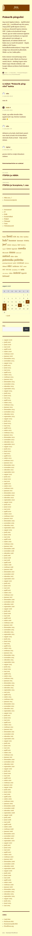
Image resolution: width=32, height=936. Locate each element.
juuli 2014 (7, 667)
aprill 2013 (7, 694)
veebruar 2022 (8, 460)
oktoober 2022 (9, 442)
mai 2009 (7, 794)
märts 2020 (8, 514)
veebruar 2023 (8, 432)
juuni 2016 (7, 613)
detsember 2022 (9, 437)
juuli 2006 (7, 873)
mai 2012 (7, 720)
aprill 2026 (7, 349)
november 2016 (9, 602)
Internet (20, 241)
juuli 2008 (7, 817)
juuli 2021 (7, 477)
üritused (5, 276)
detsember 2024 (9, 381)
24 (4, 309)
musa (12, 252)
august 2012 (8, 713)
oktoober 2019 (9, 525)
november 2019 (9, 523)
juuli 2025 (7, 365)
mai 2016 (7, 616)
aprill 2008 (7, 824)
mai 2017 (7, 588)
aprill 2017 (7, 590)
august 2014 (8, 664)
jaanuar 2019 (8, 546)
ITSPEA (26, 241)
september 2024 (9, 388)
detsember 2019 (9, 521)
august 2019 (8, 530)
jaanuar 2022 (8, 463)
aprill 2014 (7, 674)
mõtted (6, 256)
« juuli (8, 315)
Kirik (5, 214)
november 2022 (9, 439)
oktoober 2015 (8, 632)
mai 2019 (7, 537)
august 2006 (8, 871)
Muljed (20, 72)
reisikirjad (20, 263)
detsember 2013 (9, 683)
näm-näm (14, 256)
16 (27, 302)
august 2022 (8, 446)
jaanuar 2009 (8, 803)
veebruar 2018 (8, 567)
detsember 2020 (9, 493)
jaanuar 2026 (8, 356)
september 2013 (9, 690)
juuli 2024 (7, 393)
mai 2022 (7, 453)
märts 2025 (8, 375)
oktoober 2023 (9, 414)
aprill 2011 (7, 750)
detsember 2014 (9, 655)
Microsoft (5, 252)
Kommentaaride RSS (11, 924)
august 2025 (8, 363)
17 (4, 305)
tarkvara (15, 266)
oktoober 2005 (9, 894)
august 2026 (8, 340)
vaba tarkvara (5, 273)
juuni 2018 (7, 558)
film (18, 237)
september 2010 (9, 766)
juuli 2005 (7, 901)
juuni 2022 (7, 451)
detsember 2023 (9, 409)
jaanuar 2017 (8, 597)
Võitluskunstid (9, 226)
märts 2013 (7, 697)
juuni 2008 (7, 820)
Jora (3, 933)
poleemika (8, 260)
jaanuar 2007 (8, 859)
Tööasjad (24, 72)
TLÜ (21, 266)
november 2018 (9, 551)
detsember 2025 (9, 358)
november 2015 (9, 630)
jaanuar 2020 (8, 518)
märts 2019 (7, 541)
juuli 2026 (7, 342)
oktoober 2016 (9, 604)
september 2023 (9, 416)
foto (21, 237)
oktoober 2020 (9, 497)
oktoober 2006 (9, 866)
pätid (14, 263)
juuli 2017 (7, 583)
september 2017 (9, 579)
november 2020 (9, 495)
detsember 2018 (9, 548)
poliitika (18, 260)
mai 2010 (7, 776)
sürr (9, 266)
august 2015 (8, 636)
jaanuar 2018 (8, 569)
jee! (4, 244)
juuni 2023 (7, 423)
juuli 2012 (7, 715)
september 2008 (9, 813)
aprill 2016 (7, 618)
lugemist (14, 249)
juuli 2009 (7, 789)
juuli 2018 (7, 555)
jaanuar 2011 (8, 757)
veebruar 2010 (8, 783)
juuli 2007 (7, 845)
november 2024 (9, 384)
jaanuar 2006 (8, 887)
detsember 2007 (9, 834)
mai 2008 (7, 822)
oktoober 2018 (8, 553)
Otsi (3, 326)
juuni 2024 (7, 395)
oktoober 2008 (9, 810)
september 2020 (9, 500)
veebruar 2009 (9, 801)
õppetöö (24, 273)
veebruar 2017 (8, 595)
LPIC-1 (9, 24)
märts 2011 (7, 752)
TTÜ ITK (8, 270)
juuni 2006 (7, 875)
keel (19, 245)
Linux (9, 74)
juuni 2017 (7, 585)
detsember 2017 (9, 572)
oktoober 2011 (8, 736)
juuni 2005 (7, 903)
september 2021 (9, 472)
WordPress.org (9, 926)
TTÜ (3, 270)
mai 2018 (7, 560)
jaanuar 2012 (8, 729)
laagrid (4, 249)
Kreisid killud (8, 216)
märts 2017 (7, 592)
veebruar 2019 (8, 544)
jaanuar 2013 (8, 701)
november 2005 (9, 891)
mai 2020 (7, 509)
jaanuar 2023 (8, 435)
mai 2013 (7, 692)
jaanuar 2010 (8, 785)
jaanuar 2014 (8, 681)
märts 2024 (8, 402)
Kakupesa (14, 245)
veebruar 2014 (8, 678)
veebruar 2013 (8, 699)
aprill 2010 (7, 778)
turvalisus (15, 270)
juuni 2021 (7, 479)
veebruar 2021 (8, 488)
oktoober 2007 (9, 838)
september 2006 (9, 868)
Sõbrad (4, 266)
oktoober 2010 (8, 764)
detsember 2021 (9, 465)
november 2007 (9, 836)
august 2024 (8, 391)
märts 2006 (8, 882)
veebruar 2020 (8, 516)
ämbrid (16, 273)
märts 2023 (7, 430)
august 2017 (8, 581)
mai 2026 (7, 347)
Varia (5, 223)
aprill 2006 (7, 880)
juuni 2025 (7, 368)
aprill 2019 (7, 539)
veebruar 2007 (8, 857)
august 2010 (8, 769)
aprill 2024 (7, 400)
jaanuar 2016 (8, 625)
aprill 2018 (7, 562)
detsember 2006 (9, 861)
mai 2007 (7, 850)
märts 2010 (7, 780)
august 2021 (8, 474)
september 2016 (9, 606)
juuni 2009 (7, 792)
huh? (5, 240)
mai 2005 (7, 905)
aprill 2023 (7, 428)
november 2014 (9, 657)
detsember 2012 (9, 704)
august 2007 (8, 843)
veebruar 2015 (8, 650)
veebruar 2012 (8, 727)
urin (22, 269)
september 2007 (9, 840)
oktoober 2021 (8, 470)
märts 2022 (8, 458)
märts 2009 (8, 799)
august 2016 (8, 609)
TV (19, 270)
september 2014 (9, 662)
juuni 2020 (7, 507)
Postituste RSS (9, 921)
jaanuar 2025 (8, 379)
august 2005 (8, 898)
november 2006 (9, 864)
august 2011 (8, 741)
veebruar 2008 (8, 829)
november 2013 (9, 685)
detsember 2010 (9, 759)
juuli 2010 (7, 771)
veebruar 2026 (9, 354)
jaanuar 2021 (8, 490)
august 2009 (8, 787)
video (11, 273)
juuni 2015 (7, 641)
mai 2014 (7, 671)
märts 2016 (7, 620)
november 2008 (9, 808)
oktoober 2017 (8, 576)
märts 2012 (7, 725)
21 (20, 305)
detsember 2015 (9, 627)
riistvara (27, 263)
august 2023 (8, 419)
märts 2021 (7, 486)
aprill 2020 (7, 511)
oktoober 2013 (8, 687)
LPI (12, 74)
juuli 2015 (7, 639)
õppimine (5, 74)
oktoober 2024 (9, 386)
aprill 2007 (7, 852)
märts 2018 (7, 565)
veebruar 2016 (8, 623)
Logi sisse (7, 919)
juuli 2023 (7, 421)
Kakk (6, 72)
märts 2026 (8, 351)
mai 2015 (7, 643)
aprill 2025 (7, 372)
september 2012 (9, 711)
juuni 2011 (7, 745)
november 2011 (9, 734)
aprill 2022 (7, 456)
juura (9, 245)
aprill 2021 (7, 483)
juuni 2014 (7, 669)
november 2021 (9, 467)
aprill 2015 (7, 646)
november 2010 (9, 762)
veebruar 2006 (9, 884)
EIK (14, 237)
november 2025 (9, 361)
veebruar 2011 (8, 755)
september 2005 (9, 896)
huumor (12, 240)
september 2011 (9, 738)
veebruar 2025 (8, 377)
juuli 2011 (7, 743)
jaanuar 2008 (8, 831)
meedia (22, 248)
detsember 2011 (9, 732)
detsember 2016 (9, 599)
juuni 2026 (7, 344)
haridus (26, 237)
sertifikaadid (16, 74)
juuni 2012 (7, 718)
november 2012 (9, 706)
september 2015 (9, 634)
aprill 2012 (7, 722)
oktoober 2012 (8, 708)
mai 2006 (7, 878)
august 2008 (8, 815)
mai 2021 (7, 481)
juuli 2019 (7, 532)
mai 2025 (7, 370)
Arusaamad (7, 209)
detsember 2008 (9, 806)
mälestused (18, 252)
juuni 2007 (7, 847)
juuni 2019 (7, 534)
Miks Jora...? (8, 198)
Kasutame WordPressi (12, 933)
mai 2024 (7, 398)
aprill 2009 (7, 796)
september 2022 (9, 444)
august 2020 (8, 502)
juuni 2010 (7, 773)
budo (4, 237)
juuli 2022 (7, 449)
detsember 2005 (9, 889)
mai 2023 (7, 426)
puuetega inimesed (7, 263)
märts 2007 (7, 854)
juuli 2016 (7, 611)
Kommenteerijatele (10, 200)
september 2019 (9, 528)
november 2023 (9, 412)
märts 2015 (7, 648)
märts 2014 (7, 676)
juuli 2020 (7, 504)
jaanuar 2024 (8, 407)
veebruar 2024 (8, 405)
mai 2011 (7, 748)
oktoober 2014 (8, 660)
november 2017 (9, 574)
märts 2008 (8, 827)
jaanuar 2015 (8, 653)
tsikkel (24, 266)
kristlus (23, 245)
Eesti (9, 236)
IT (17, 72)
